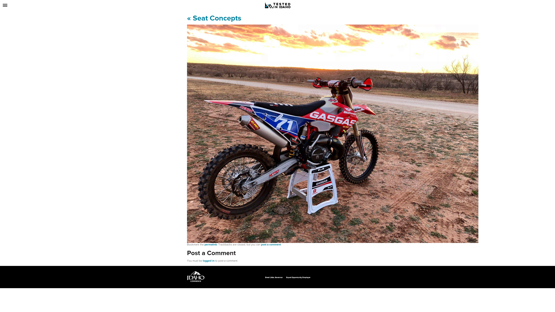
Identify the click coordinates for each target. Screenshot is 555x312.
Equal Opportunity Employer (298, 277)
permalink (211, 244)
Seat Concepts (214, 18)
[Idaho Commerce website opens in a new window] (195, 276)
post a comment (271, 244)
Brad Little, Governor (274, 277)
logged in (208, 260)
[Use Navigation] (5, 5)
